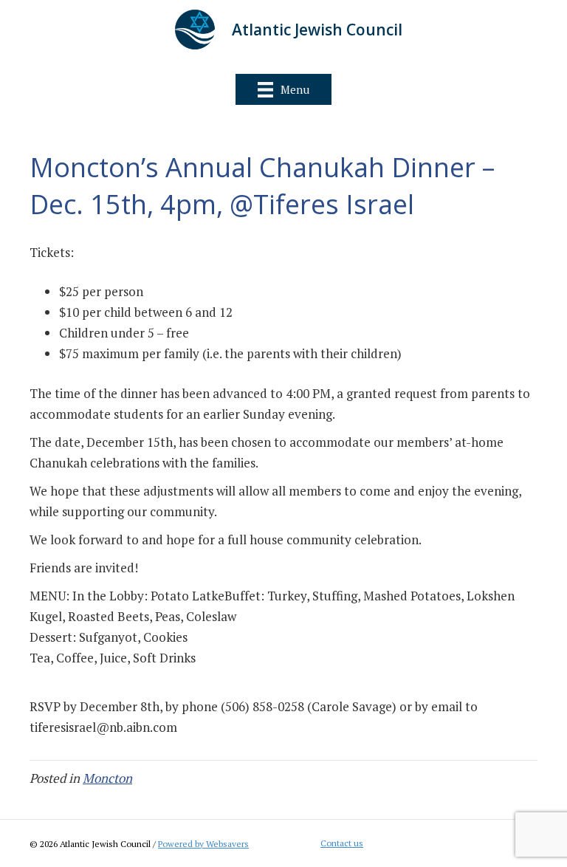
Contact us (341, 843)
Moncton (107, 778)
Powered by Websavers (203, 843)
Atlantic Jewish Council (317, 29)
